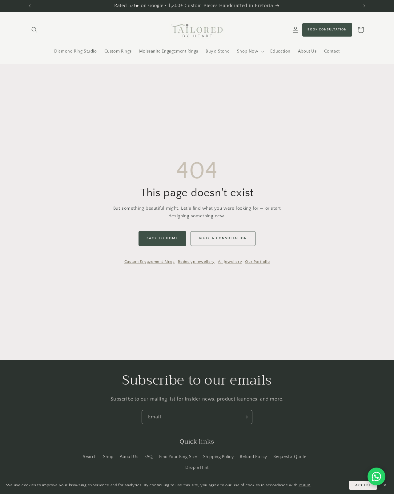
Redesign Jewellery (196, 261)
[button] (34, 30)
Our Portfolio (257, 261)
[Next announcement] (364, 6)
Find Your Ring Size (178, 456)
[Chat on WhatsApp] (376, 476)
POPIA (305, 485)
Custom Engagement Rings (149, 261)
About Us (129, 456)
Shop (108, 456)
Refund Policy (253, 456)
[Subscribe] (245, 417)
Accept (363, 485)
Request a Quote (290, 456)
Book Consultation (327, 29)
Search (90, 456)
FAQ (148, 456)
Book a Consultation (223, 238)
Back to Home (162, 238)
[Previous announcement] (30, 6)
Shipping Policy (218, 456)
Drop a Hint (197, 467)
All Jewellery (230, 261)
